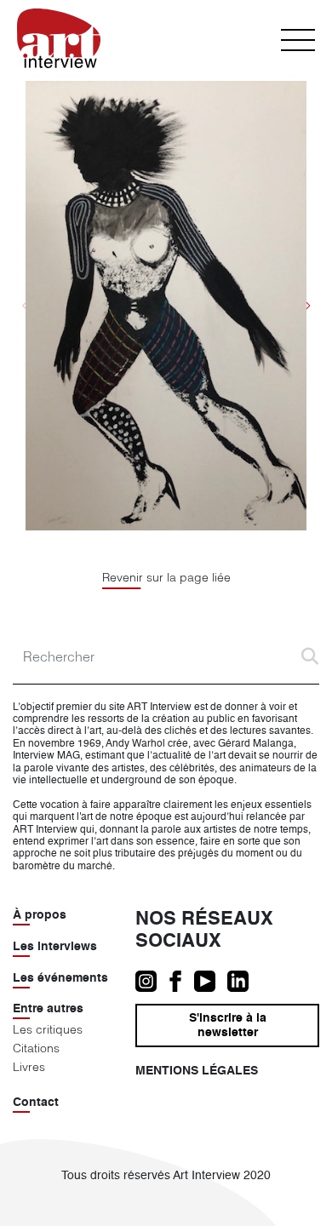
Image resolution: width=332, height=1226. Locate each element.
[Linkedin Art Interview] (242, 981)
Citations (36, 1048)
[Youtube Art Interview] (210, 981)
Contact (36, 1103)
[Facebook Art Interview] (181, 981)
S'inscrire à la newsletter (227, 1025)
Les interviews (55, 947)
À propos (39, 915)
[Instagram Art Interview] (152, 981)
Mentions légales (196, 1071)
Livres (29, 1066)
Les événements (60, 978)
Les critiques (48, 1029)
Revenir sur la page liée (166, 577)
